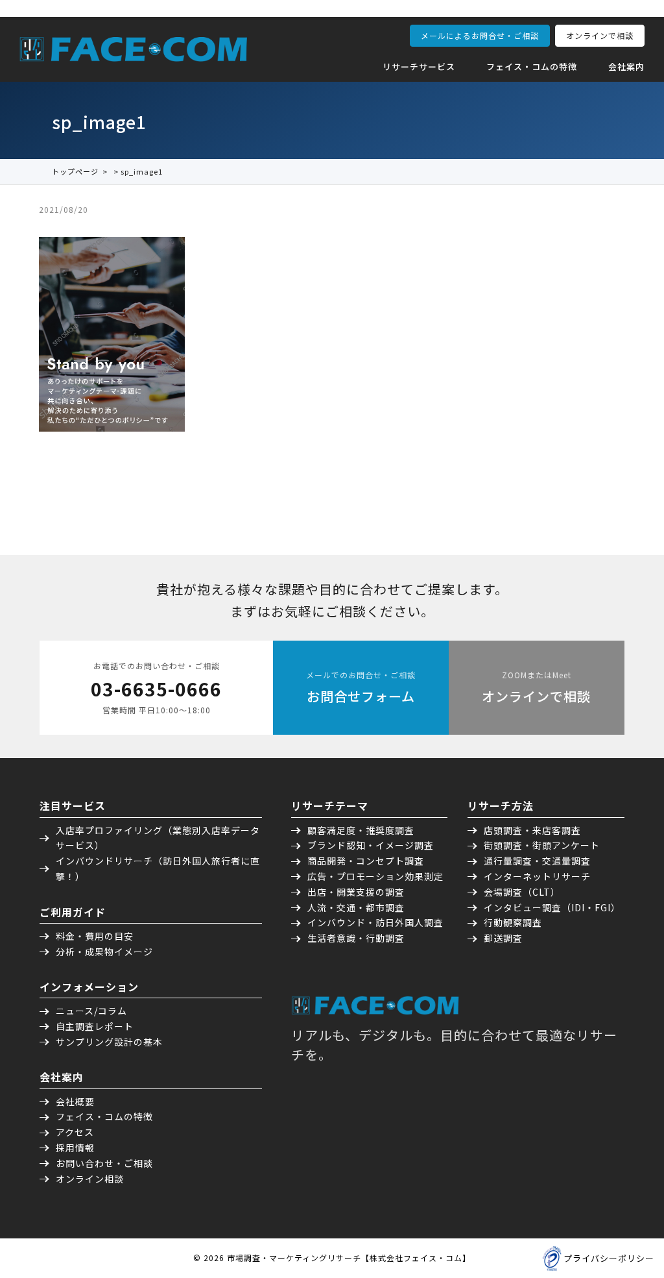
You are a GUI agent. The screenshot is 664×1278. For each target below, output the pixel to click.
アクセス (75, 1131)
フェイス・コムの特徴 (531, 66)
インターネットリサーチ (537, 876)
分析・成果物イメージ (104, 951)
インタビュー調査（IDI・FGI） (552, 907)
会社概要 (75, 1101)
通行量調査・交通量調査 (537, 860)
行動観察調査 (513, 922)
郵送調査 (503, 937)
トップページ (75, 171)
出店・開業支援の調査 (356, 891)
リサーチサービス (419, 66)
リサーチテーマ (329, 805)
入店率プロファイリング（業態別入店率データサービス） (158, 838)
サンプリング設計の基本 (109, 1041)
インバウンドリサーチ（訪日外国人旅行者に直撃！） (158, 868)
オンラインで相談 (600, 35)
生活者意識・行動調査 (356, 937)
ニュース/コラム (91, 1010)
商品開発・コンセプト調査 (365, 860)
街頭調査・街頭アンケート (542, 845)
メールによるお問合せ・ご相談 (480, 35)
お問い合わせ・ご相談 (104, 1163)
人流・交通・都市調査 (356, 907)
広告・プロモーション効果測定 (375, 876)
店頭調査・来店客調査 (532, 830)
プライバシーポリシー (608, 1258)
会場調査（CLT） (522, 891)
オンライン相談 (90, 1178)
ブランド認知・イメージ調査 (370, 845)
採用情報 (75, 1147)
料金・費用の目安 (95, 935)
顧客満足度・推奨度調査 (360, 830)
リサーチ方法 (501, 805)
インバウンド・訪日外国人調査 (375, 922)
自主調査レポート (95, 1026)
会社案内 (626, 66)
